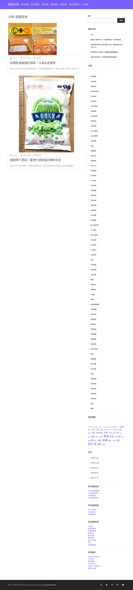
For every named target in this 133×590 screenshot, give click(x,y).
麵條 (99, 444)
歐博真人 (91, 533)
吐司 (118, 427)
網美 (101, 437)
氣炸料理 (93, 265)
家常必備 (93, 200)
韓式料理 (93, 383)
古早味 (113, 427)
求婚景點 (93, 270)
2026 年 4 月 (94, 458)
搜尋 (89, 16)
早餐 (119, 430)
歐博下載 (91, 535)
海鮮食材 (93, 289)
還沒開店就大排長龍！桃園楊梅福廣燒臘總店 (104, 52)
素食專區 (93, 319)
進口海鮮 (93, 364)
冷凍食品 (93, 96)
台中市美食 (24, 4)
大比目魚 (93, 180)
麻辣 (103, 444)
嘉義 (92, 146)
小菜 (98, 430)
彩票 (89, 542)
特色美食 (93, 314)
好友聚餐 (93, 185)
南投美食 (93, 121)
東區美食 (93, 255)
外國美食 (93, 170)
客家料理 (93, 195)
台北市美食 (94, 136)
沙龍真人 (91, 526)
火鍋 (110, 433)
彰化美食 (45, 4)
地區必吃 (93, 156)
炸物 (117, 433)
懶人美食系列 (74, 4)
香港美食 (93, 393)
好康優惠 (93, 190)
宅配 (89, 430)
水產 (93, 433)
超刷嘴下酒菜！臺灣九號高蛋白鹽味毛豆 (35, 160)
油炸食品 (93, 274)
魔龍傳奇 (91, 538)
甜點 (93, 437)
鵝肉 (92, 408)
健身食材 (93, 86)
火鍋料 (93, 294)
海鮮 (92, 279)
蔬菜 (123, 437)
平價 (101, 430)
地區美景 (93, 160)
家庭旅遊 (93, 205)
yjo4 (92, 34)
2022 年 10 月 (95, 463)
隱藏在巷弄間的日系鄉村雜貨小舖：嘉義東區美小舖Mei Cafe (106, 46)
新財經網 (91, 561)
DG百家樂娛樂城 (93, 491)
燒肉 (89, 437)
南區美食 (93, 111)
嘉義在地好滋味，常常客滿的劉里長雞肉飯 (104, 57)
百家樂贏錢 (92, 545)
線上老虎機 (92, 540)
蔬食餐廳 (93, 334)
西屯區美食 (94, 349)
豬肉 (92, 354)
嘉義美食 (93, 151)
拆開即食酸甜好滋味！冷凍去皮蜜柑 (32, 63)
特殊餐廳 (93, 309)
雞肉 (92, 374)
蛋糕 (89, 440)
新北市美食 (35, 4)
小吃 (93, 430)
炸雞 (121, 433)
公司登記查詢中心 (94, 557)
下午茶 (90, 427)
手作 (105, 430)
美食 (106, 436)
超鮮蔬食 (93, 359)
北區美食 (93, 101)
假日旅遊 (93, 81)
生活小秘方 (92, 564)
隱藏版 (113, 440)
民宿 (92, 260)
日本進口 (93, 250)
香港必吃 (93, 388)
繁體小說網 (92, 568)
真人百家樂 (92, 510)
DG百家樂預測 (93, 493)
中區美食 (93, 76)
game (15, 58)
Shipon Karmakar (50, 585)
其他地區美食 (95, 91)
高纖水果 (93, 398)
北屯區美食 (94, 106)
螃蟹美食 (93, 339)
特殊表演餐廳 (95, 304)
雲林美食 (54, 4)
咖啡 (122, 427)
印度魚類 (93, 126)
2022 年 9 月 (94, 468)
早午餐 (115, 430)
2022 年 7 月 (94, 478)
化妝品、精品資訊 (94, 566)
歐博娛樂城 (92, 531)
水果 (89, 433)
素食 (97, 437)
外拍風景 (93, 175)
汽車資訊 (91, 559)
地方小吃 (93, 165)
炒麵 (113, 433)
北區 (109, 427)
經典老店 (93, 324)
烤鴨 (92, 299)
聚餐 (112, 436)
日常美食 (93, 245)
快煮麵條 (93, 220)
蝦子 (96, 440)
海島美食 (99, 433)
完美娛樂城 (92, 514)
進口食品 (93, 369)
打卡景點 (85, 4)
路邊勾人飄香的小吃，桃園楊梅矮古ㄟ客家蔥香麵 (106, 39)
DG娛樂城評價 (93, 498)
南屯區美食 (94, 116)
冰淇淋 (105, 427)
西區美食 (93, 344)
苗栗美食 (93, 329)
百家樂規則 (92, 495)
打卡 (110, 430)
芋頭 (116, 437)
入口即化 (100, 427)
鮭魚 (92, 403)
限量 (109, 441)
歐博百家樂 (92, 528)
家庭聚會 (93, 210)
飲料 (90, 444)
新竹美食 (93, 240)
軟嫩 (105, 440)
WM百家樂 (91, 512)
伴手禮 (95, 427)
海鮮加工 (93, 284)
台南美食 (63, 4)
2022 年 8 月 (94, 473)
